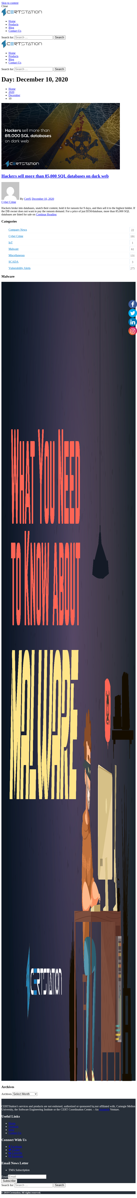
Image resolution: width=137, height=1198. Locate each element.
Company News (18, 229)
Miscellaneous (17, 255)
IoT (11, 242)
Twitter (15, 1149)
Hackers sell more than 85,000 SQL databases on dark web (55, 176)
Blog (11, 27)
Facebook (16, 1146)
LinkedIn (16, 1152)
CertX (27, 198)
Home (12, 21)
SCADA (14, 261)
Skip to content (9, 2)
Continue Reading (46, 214)
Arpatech (104, 1109)
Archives (6, 1094)
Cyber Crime (8, 202)
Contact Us (15, 30)
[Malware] (68, 1080)
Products (13, 24)
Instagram (17, 1156)
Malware (14, 248)
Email (4, 1176)
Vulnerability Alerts (20, 268)
